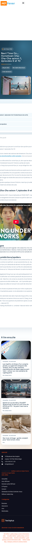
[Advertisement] (16, 23)
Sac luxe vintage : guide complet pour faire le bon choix (15, 439)
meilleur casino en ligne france (20, 471)
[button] (23, 3)
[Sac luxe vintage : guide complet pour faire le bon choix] (16, 424)
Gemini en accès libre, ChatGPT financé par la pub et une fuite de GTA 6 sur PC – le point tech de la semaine (16, 405)
